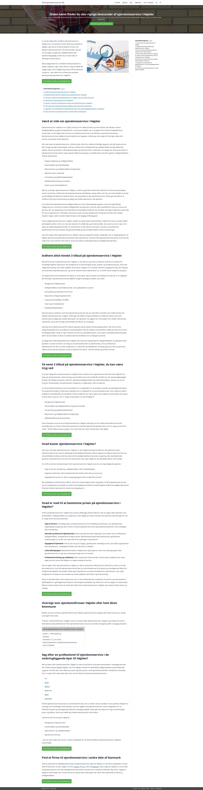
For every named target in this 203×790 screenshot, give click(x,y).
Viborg (47, 686)
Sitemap (152, 788)
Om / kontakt (148, 2)
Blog (147, 788)
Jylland (125, 2)
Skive (47, 694)
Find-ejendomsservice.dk (53, 2)
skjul (62, 89)
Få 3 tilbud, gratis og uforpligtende (101, 24)
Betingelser (159, 788)
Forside (117, 2)
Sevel (47, 682)
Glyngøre (48, 698)
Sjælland (138, 2)
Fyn (131, 2)
